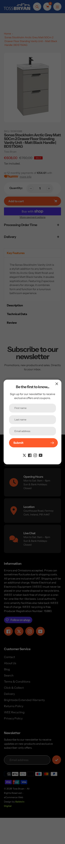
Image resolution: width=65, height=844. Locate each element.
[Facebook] (30, 455)
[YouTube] (40, 455)
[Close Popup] (57, 383)
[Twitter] (24, 455)
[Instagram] (35, 455)
